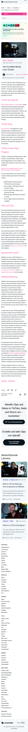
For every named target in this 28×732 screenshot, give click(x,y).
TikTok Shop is (5, 128)
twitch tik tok (11, 381)
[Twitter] (8, 390)
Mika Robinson (16, 499)
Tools (8, 7)
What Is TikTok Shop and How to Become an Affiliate (13, 485)
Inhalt (4, 36)
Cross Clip (15, 7)
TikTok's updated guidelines (17, 353)
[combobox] (14, 18)
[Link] (16, 390)
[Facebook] (12, 390)
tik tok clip (4, 381)
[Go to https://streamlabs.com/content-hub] (9, 2)
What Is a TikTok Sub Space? (14, 525)
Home (2, 7)
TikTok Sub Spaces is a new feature (12, 104)
